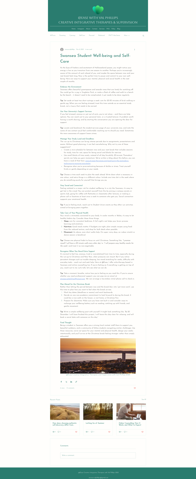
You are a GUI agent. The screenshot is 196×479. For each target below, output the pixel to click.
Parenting (62, 35)
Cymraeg (72, 35)
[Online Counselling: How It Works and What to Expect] (131, 411)
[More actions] (134, 49)
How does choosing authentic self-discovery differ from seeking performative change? (65, 424)
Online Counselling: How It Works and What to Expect (130, 424)
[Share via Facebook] (61, 382)
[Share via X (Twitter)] (66, 382)
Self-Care (82, 35)
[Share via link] (76, 382)
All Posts (52, 35)
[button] (143, 35)
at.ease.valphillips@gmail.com (98, 477)
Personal (91, 35)
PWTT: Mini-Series (114, 35)
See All (144, 399)
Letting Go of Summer (95, 423)
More (125, 35)
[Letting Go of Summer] (98, 411)
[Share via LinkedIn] (71, 382)
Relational (101, 35)
